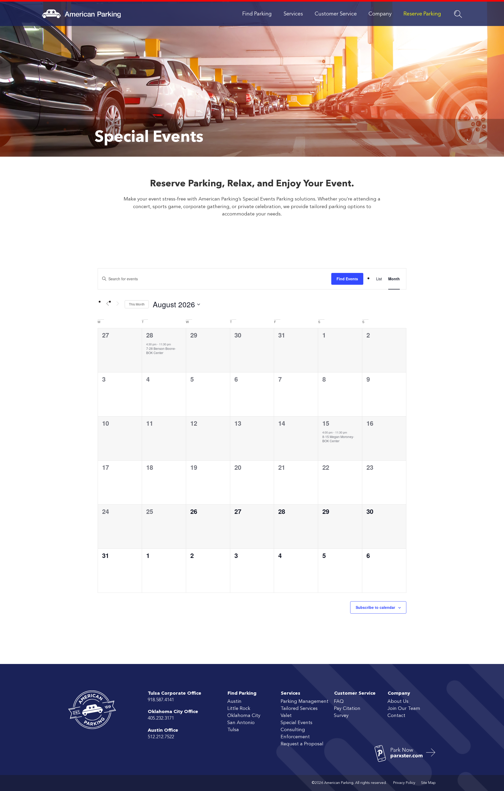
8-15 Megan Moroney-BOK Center (338, 438)
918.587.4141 (161, 700)
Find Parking (257, 14)
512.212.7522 (161, 737)
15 (325, 423)
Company (380, 14)
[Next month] (117, 303)
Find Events (347, 278)
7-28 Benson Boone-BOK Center (161, 350)
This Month (137, 304)
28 (149, 334)
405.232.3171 (161, 718)
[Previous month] (107, 303)
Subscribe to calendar (375, 607)
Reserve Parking (422, 14)
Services (293, 14)
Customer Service (336, 14)
